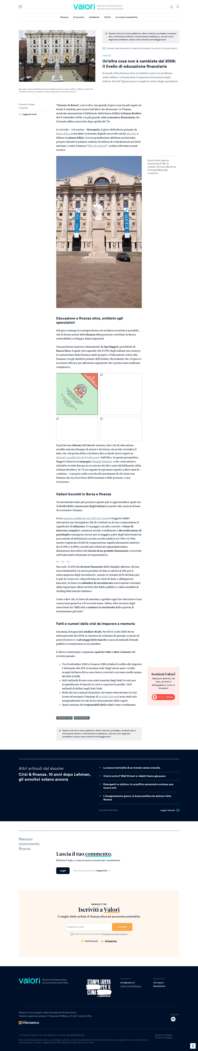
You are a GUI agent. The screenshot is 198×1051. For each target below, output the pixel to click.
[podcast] (173, 1019)
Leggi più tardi (29, 114)
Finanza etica (64, 718)
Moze (169, 1038)
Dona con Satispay (163, 697)
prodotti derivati (108, 696)
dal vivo (131, 133)
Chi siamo (158, 983)
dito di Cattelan (97, 145)
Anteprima (111, 941)
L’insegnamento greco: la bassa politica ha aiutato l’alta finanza (137, 798)
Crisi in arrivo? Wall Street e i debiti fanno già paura (134, 776)
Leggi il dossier (167, 810)
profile (171, 6)
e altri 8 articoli (108, 810)
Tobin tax (92, 457)
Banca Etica (63, 133)
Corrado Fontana (26, 104)
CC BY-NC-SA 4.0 (75, 1035)
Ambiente (94, 17)
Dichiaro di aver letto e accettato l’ (101, 934)
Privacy (158, 1035)
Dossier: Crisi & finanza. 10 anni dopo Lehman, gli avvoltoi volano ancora (143, 48)
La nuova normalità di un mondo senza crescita (131, 767)
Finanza (64, 17)
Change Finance (102, 461)
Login (63, 871)
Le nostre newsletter (127, 17)
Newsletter (159, 986)
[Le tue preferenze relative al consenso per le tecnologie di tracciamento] (193, 1046)
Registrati (102, 871)
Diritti (107, 17)
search (177, 6)
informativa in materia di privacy (114, 934)
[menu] (20, 7)
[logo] (98, 7)
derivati (60, 457)
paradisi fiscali (75, 457)
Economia (78, 17)
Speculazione (81, 718)
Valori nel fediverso (130, 986)
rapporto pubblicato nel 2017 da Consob (86, 518)
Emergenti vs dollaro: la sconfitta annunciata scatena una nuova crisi (138, 786)
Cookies (168, 1035)
